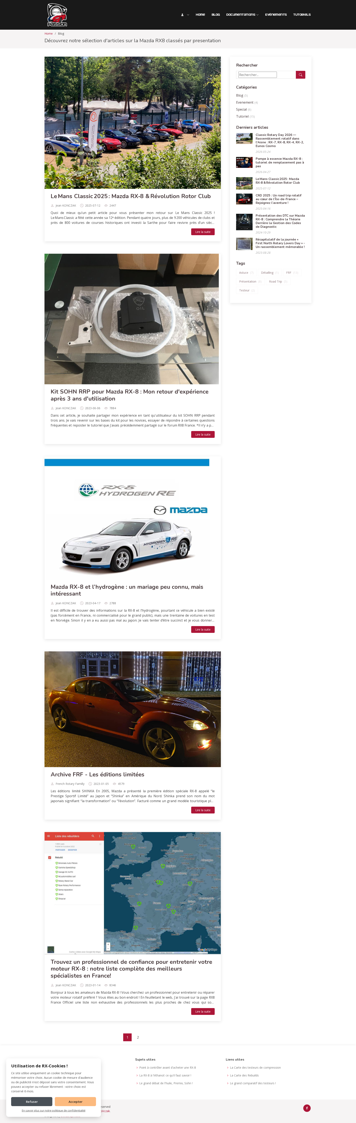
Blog (216, 15)
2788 (112, 603)
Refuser (32, 1102)
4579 (121, 783)
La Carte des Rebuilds (244, 1075)
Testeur (247, 290)
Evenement (247, 102)
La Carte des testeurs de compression (255, 1067)
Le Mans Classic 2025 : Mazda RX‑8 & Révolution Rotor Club (131, 196)
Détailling (270, 273)
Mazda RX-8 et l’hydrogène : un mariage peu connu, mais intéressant (127, 590)
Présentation (250, 281)
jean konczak (101, 1111)
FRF (292, 273)
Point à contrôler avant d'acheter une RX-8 (167, 1067)
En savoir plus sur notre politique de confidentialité (53, 1110)
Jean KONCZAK (66, 205)
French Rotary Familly (70, 783)
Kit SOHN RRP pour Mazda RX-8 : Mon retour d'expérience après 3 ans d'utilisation (129, 395)
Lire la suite (203, 232)
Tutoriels (302, 15)
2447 (112, 205)
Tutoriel (245, 116)
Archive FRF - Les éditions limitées (97, 774)
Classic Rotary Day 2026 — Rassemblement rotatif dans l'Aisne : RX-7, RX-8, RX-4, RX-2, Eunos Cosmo (280, 140)
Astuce (246, 273)
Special (243, 109)
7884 (112, 408)
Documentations (240, 15)
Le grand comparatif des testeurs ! (253, 1083)
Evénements (276, 15)
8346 (112, 985)
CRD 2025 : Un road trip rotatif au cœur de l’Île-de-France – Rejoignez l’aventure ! (278, 199)
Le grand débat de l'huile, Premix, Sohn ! (166, 1083)
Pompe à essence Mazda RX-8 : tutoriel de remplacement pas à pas (280, 162)
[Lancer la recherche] (300, 75)
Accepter (75, 1102)
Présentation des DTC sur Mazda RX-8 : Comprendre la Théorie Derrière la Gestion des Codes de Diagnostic (280, 221)
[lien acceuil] (56, 14)
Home (200, 15)
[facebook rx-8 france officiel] (307, 1108)
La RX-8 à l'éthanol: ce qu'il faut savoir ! (165, 1075)
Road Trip (278, 281)
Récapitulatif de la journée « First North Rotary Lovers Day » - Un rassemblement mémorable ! (280, 243)
